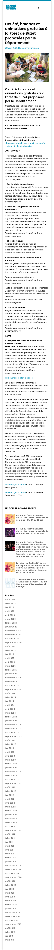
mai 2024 (9, 705)
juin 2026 (9, 607)
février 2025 (11, 669)
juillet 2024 (10, 697)
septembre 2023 (13, 736)
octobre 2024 (12, 685)
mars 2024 (10, 712)
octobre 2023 (12, 732)
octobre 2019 (11, 920)
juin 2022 (9, 795)
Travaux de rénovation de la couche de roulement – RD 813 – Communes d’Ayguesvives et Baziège (32, 583)
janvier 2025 (11, 673)
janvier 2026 (11, 626)
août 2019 (10, 928)
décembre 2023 (13, 724)
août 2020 (10, 881)
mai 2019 (9, 939)
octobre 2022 (12, 779)
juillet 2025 (10, 650)
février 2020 (11, 904)
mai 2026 (9, 611)
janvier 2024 (11, 720)
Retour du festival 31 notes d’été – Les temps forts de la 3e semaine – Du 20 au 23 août (32, 531)
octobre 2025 (12, 638)
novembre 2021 (12, 822)
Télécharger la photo (15, 484)
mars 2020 (10, 900)
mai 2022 (9, 799)
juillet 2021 (10, 838)
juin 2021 (9, 842)
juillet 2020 (10, 885)
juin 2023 (9, 748)
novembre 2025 (13, 634)
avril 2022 (10, 802)
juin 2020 (9, 889)
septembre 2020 (13, 877)
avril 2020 (10, 896)
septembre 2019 (13, 924)
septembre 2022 (13, 783)
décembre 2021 (12, 818)
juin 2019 (9, 935)
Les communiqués (29, 48)
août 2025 (10, 646)
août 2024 (10, 693)
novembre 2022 (13, 775)
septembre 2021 (13, 830)
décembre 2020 (13, 865)
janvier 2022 (11, 814)
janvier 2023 (11, 767)
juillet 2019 (10, 932)
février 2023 (11, 763)
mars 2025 (10, 665)
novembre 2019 (12, 916)
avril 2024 (10, 709)
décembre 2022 (13, 771)
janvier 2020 (11, 908)
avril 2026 (10, 615)
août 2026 (10, 599)
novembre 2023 (13, 728)
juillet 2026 (10, 603)
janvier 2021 (10, 861)
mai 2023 (9, 752)
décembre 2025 (13, 630)
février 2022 (11, 810)
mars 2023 (10, 759)
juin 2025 (9, 654)
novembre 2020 (13, 869)
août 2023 (10, 740)
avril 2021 (9, 849)
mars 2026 (10, 619)
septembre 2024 (13, 689)
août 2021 (10, 834)
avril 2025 (10, 662)
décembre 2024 (13, 677)
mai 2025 (9, 658)
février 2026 (11, 622)
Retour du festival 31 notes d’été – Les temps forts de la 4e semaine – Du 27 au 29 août (32, 517)
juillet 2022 (10, 791)
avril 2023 (10, 755)
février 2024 (11, 716)
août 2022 (10, 787)
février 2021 (10, 857)
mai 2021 (9, 845)
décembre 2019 (12, 912)
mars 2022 (10, 806)
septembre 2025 (13, 642)
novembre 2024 (13, 681)
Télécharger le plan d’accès (19, 377)
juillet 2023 (10, 744)
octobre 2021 (11, 826)
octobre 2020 (12, 873)
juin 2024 (9, 701)
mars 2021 (10, 853)
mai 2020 (9, 892)
